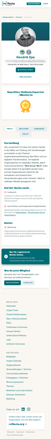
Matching (10, 399)
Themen (10, 386)
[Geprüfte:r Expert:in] (22, 52)
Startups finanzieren (15, 395)
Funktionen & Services (16, 327)
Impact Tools (12, 310)
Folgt (25, 134)
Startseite (11, 306)
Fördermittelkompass (16, 314)
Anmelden (28, 283)
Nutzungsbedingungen (15, 435)
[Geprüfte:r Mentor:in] (29, 52)
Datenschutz (30, 432)
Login (45, 3)
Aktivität (24, 129)
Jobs (8, 340)
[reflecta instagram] (28, 410)
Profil (10, 129)
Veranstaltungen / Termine (18, 369)
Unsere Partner (13, 331)
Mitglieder (11, 357)
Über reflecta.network (16, 319)
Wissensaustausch (15, 382)
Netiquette (11, 432)
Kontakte (39, 129)
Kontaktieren (26, 70)
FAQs (8, 323)
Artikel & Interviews (15, 344)
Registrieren (34, 4)
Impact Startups (13, 361)
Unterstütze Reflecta (16, 335)
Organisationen (13, 365)
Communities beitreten (17, 373)
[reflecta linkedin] (23, 410)
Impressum (20, 432)
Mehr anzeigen (25, 77)
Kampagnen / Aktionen (17, 378)
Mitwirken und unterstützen (19, 390)
